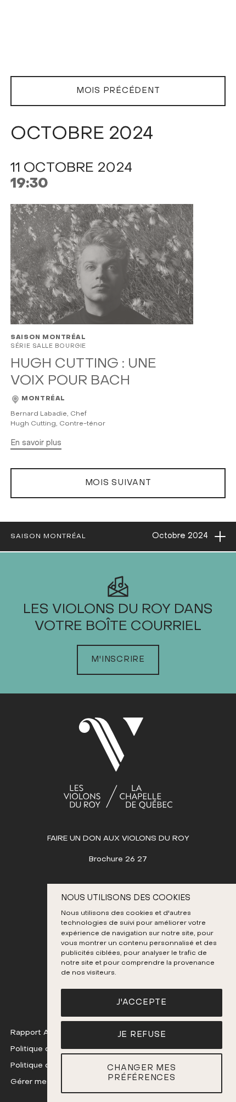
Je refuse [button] (141, 1035)
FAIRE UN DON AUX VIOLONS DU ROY (118, 838)
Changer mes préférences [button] (141, 1073)
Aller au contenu (118, 42)
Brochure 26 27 (118, 859)
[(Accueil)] (118, 763)
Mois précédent (118, 91)
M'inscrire (118, 659)
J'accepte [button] (141, 1002)
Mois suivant (118, 483)
